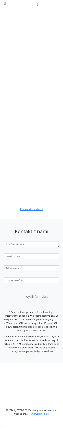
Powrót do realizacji (31, 209)
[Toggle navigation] (55, 4)
